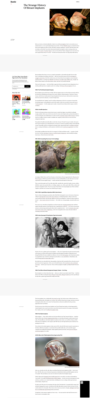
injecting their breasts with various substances (49, 196)
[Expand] (81, 381)
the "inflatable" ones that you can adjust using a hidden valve (60, 79)
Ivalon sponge (65, 255)
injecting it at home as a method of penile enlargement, (55, 133)
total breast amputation (68, 127)
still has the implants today (52, 309)
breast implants (62, 44)
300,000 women (67, 45)
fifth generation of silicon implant (54, 378)
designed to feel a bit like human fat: (51, 376)
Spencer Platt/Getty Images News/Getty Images (89, 22)
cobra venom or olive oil (44, 200)
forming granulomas (67, 204)
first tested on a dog (56, 298)
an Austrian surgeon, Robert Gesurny (67, 115)
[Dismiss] (88, 381)
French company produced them (51, 318)
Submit (27, 86)
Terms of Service (28, 88)
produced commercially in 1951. (47, 258)
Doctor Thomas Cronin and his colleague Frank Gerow (60, 274)
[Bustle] (13, 2)
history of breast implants (66, 85)
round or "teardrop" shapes (45, 50)
